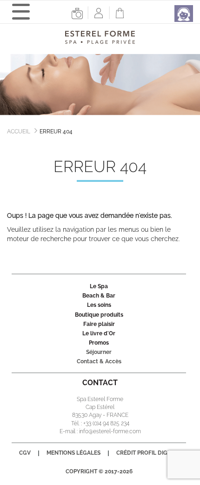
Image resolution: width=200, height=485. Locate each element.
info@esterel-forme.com (110, 431)
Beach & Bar (98, 295)
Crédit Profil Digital (147, 453)
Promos (99, 343)
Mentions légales (73, 453)
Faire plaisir (99, 324)
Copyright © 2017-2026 (99, 471)
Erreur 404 (56, 131)
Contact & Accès (99, 361)
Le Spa (99, 286)
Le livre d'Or (98, 333)
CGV (25, 453)
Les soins (99, 305)
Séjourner (99, 352)
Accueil (18, 131)
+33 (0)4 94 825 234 (106, 423)
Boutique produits (99, 315)
